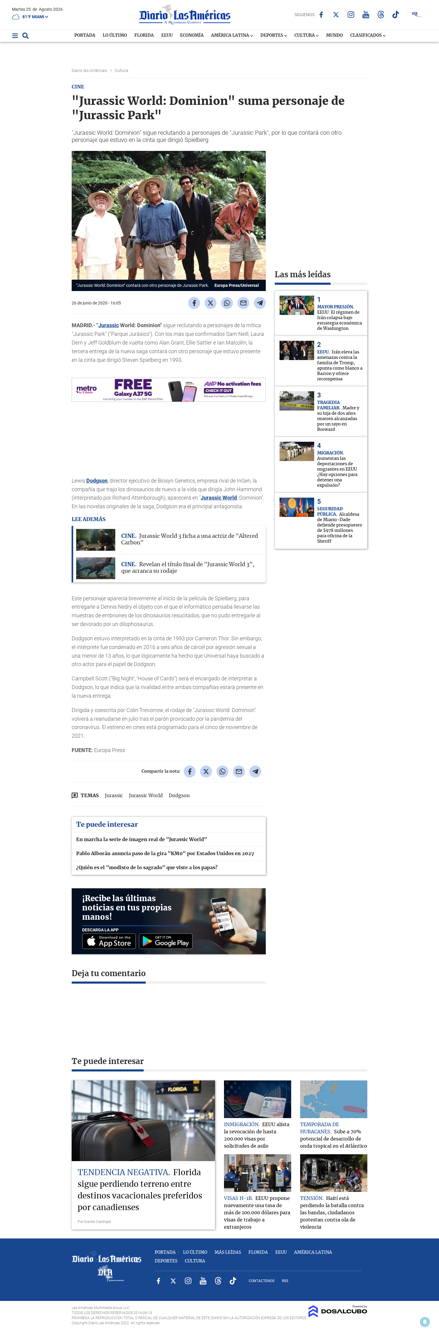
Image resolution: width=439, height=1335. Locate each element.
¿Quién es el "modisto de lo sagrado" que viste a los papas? (146, 867)
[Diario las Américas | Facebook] (321, 15)
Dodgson (97, 480)
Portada (84, 35)
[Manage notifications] (425, 1322)
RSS (285, 1281)
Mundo (334, 35)
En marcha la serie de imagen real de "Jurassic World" (141, 839)
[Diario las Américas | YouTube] (366, 14)
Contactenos (261, 1281)
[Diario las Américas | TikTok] (396, 14)
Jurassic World (219, 497)
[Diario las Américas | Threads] (381, 14)
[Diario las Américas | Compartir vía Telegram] (260, 303)
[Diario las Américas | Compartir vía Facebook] (194, 303)
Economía (192, 35)
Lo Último (115, 35)
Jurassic (108, 325)
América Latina (230, 35)
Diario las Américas (90, 70)
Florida (144, 35)
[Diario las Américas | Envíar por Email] (243, 303)
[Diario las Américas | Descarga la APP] (110, 941)
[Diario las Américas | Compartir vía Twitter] (211, 303)
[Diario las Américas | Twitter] (336, 15)
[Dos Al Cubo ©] (337, 1315)
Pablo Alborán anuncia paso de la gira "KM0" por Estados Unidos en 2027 (165, 853)
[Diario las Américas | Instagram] (351, 14)
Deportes (272, 35)
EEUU (167, 35)
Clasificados (366, 35)
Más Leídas (228, 1252)
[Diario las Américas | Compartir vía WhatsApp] (227, 303)
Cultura (305, 35)
